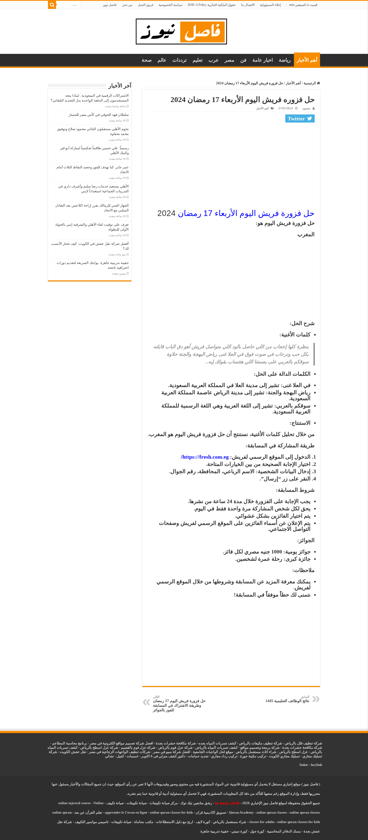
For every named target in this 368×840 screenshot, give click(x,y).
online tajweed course (74, 803)
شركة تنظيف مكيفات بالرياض (260, 743)
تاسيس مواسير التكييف (92, 822)
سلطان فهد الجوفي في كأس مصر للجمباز (99, 115)
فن (243, 60)
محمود (306, 108)
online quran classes (271, 812)
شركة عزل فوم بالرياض (175, 747)
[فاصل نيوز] (184, 30)
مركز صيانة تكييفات (164, 803)
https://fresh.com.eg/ (205, 457)
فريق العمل (145, 5)
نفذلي (109, 756)
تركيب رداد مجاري (224, 756)
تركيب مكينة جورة (253, 756)
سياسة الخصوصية (170, 5)
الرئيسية (310, 83)
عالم (162, 60)
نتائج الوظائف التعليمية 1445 (287, 699)
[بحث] (52, 5)
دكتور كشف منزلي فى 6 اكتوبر (163, 756)
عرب (214, 60)
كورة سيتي (239, 831)
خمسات (132, 756)
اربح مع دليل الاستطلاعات (174, 822)
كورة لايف (203, 822)
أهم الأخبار (307, 60)
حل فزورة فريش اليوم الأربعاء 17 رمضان (246, 213)
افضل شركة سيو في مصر (171, 752)
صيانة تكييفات (137, 803)
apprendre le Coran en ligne (126, 812)
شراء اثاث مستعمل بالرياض (256, 752)
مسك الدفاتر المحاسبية (284, 831)
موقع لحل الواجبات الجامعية (213, 752)
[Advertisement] (231, 165)
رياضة (285, 60)
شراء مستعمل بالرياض (229, 822)
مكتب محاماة (143, 822)
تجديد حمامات (198, 756)
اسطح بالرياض (290, 752)
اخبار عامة (262, 60)
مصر (229, 60)
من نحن (127, 5)
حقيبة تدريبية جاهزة (214, 831)
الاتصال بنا (248, 5)
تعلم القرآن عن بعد (88, 812)
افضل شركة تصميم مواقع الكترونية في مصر (121, 743)
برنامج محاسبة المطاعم (69, 743)
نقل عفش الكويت (73, 752)
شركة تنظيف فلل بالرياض (303, 743)
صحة (147, 60)
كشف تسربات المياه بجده (217, 743)
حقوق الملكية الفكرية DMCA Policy (212, 5)
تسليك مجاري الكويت (284, 756)
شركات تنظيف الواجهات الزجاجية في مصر (119, 752)
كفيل (120, 756)
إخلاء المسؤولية (270, 5)
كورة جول (256, 831)
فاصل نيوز (110, 5)
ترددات (179, 60)
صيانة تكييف (115, 803)
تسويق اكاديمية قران (211, 812)
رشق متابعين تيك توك (196, 803)
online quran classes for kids (171, 812)
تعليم (198, 60)
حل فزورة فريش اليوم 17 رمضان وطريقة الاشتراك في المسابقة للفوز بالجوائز (179, 703)
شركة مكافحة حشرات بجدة (302, 747)
